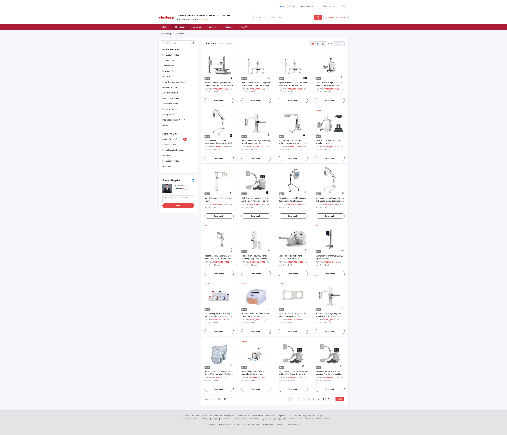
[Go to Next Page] (341, 44)
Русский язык (226, 419)
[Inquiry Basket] (318, 6)
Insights (320, 416)
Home (164, 27)
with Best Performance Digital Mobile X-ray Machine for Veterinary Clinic (293, 143)
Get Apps (329, 6)
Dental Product (168, 76)
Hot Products (189, 416)
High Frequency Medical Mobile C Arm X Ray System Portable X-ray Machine (255, 201)
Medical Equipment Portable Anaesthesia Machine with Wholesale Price (252, 374)
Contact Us (243, 27)
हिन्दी (284, 419)
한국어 (270, 419)
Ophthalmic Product (170, 98)
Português (205, 419)
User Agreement (268, 424)
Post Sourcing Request (337, 17)
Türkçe (301, 419)
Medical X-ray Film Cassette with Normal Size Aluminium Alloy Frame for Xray (219, 374)
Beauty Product (168, 114)
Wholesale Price (257, 416)
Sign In (281, 6)
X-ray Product (168, 65)
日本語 (278, 419)
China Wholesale (243, 416)
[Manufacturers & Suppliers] (175, 5)
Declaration (281, 424)
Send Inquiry (219, 100)
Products (182, 27)
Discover (227, 27)
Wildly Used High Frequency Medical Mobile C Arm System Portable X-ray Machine (293, 374)
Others (165, 125)
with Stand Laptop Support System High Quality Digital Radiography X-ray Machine (330, 201)
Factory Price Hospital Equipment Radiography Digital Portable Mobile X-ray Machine (292, 201)
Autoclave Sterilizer (170, 92)
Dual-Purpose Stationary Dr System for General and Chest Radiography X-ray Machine (255, 85)
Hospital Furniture (169, 87)
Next (339, 399)
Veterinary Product (170, 103)
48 (225, 399)
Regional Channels (284, 416)
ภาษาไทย (292, 419)
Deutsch (245, 419)
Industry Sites (270, 416)
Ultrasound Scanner (170, 71)
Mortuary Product (169, 109)
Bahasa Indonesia (322, 419)
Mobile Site (311, 416)
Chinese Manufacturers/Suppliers (222, 416)
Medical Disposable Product (173, 120)
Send (178, 205)
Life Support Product (170, 55)
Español (196, 419)
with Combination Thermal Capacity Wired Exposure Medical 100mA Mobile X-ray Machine (218, 143)
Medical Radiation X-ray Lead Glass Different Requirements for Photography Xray (293, 316)
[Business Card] (193, 180)
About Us (197, 27)
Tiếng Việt (309, 419)
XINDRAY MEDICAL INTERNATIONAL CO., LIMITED (203, 15)
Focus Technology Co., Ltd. (236, 424)
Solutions (213, 27)
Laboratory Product (170, 60)
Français (215, 419)
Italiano (236, 419)
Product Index (299, 416)
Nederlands (254, 419)
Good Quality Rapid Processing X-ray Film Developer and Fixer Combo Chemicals (219, 316)
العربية (263, 419)
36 (219, 399)
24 (213, 399)
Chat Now (180, 189)
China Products (201, 416)
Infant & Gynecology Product (174, 82)
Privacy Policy (293, 424)
